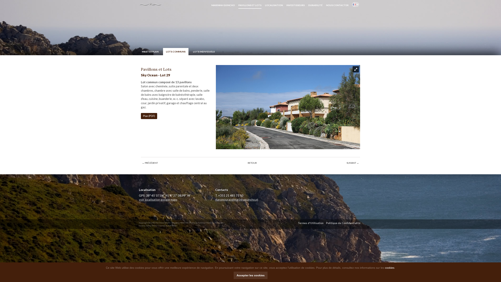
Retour (252, 162)
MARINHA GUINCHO (223, 5)
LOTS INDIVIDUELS (204, 51)
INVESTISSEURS (295, 5)
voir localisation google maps (158, 199)
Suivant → (353, 162)
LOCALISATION (274, 5)
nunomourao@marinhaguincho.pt (236, 199)
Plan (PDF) (149, 116)
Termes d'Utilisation (310, 223)
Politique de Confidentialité (343, 223)
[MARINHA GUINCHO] (148, 5)
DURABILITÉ (315, 5)
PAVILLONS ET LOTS (249, 5)
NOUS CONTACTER (337, 5)
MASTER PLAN (150, 51)
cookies (389, 267)
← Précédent (150, 162)
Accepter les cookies (251, 275)
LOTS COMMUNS (176, 51)
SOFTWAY (172, 225)
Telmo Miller (151, 225)
